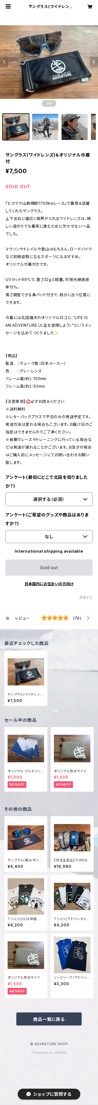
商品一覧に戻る (49, 1019)
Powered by (43, 1053)
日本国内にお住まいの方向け (49, 583)
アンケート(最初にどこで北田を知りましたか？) (46, 482)
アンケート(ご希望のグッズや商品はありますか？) (47, 519)
